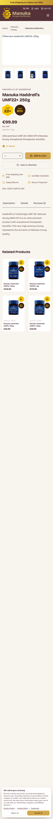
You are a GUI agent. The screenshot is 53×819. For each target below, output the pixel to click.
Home (5, 28)
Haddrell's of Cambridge (16, 89)
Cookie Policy (22, 808)
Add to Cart (40, 155)
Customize (35, 808)
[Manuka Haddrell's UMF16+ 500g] (13, 270)
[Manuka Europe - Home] (16, 13)
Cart (47, 8)
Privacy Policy (9, 808)
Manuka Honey (14, 28)
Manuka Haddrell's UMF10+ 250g (37, 325)
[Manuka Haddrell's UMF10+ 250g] (39, 306)
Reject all (15, 813)
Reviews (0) (40, 203)
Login (36, 8)
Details (24, 203)
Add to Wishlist (28, 165)
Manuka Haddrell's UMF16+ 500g (11, 285)
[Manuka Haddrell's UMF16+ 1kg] (39, 270)
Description (9, 203)
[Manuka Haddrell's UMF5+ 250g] (13, 306)
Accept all (38, 813)
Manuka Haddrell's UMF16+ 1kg (37, 285)
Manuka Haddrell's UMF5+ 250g (11, 325)
